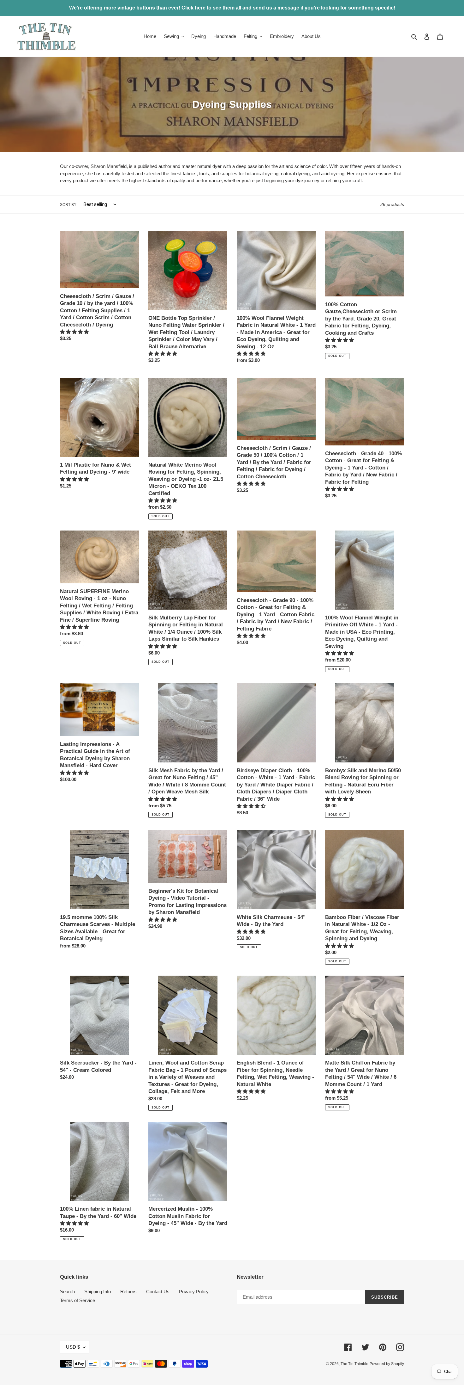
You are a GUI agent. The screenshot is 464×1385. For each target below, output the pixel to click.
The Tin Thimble (354, 1364)
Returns (128, 1291)
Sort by (68, 204)
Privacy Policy (194, 1291)
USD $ (73, 1347)
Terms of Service (77, 1300)
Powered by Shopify (387, 1364)
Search (67, 1291)
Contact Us (158, 1291)
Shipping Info (97, 1291)
